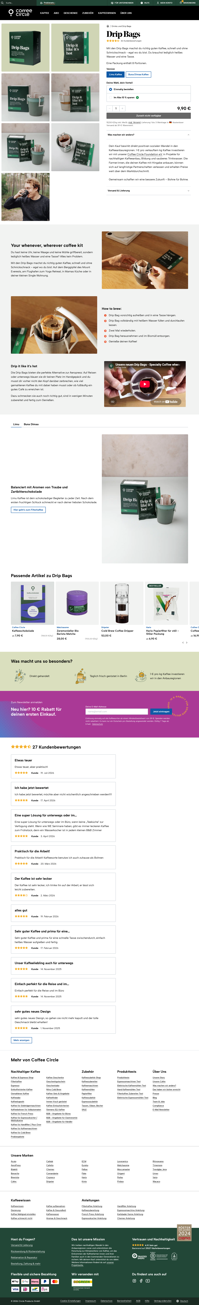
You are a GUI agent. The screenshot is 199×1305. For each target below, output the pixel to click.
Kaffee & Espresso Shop (22, 1077)
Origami (121, 1173)
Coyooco (50, 1177)
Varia (155, 1177)
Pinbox (120, 1181)
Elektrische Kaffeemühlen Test (131, 1085)
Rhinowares (158, 1161)
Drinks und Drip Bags (121, 26)
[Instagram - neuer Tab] (134, 1281)
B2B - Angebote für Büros (58, 1113)
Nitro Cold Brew (53, 1089)
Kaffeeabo (15, 1097)
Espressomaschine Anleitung (130, 1210)
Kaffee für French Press (22, 1113)
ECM (84, 1161)
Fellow (85, 1169)
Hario (84, 1177)
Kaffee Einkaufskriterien (57, 1105)
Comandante (52, 1173)
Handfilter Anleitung (126, 1206)
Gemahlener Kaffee (20, 1093)
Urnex (155, 1173)
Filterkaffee (16, 1081)
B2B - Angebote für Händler (59, 1121)
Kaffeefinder (52, 1097)
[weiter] (187, 642)
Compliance (158, 1105)
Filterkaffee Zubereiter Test (130, 1093)
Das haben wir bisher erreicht (166, 1089)
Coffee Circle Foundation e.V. (144, 154)
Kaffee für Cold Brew (21, 1132)
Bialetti (14, 1169)
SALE (84, 1109)
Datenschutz (97, 724)
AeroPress (16, 1165)
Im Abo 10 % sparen (124, 97)
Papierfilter (87, 1093)
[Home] (20, 13)
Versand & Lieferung (22, 1245)
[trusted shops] (139, 1256)
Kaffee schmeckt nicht (21, 1218)
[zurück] (183, 642)
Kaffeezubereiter (89, 1081)
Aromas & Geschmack (56, 1218)
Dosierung (16, 1210)
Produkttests (123, 1077)
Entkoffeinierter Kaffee (21, 1089)
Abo (56, 13)
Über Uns (126, 13)
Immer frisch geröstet (56, 1101)
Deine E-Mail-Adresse (96, 706)
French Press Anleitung (93, 1214)
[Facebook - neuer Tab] (141, 1281)
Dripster (50, 1181)
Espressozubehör (90, 1101)
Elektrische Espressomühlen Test (132, 1097)
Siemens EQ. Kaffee (55, 1109)
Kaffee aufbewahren (55, 1206)
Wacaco (156, 1181)
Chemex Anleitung (126, 1218)
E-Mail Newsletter (161, 1109)
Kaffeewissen (107, 13)
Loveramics (122, 1161)
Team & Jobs (159, 1101)
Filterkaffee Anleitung (92, 1206)
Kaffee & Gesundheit (56, 1210)
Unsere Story (159, 1077)
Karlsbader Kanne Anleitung (130, 1214)
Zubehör (88, 13)
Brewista (15, 1177)
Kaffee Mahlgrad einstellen (23, 1214)
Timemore (157, 1165)
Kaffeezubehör (88, 1097)
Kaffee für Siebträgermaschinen (26, 1105)
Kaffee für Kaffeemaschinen (24, 1128)
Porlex (120, 1177)
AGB (138, 1301)
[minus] (109, 108)
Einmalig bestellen (124, 89)
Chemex (50, 1169)
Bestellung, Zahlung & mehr (25, 1263)
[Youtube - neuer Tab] (148, 1281)
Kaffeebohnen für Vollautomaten (26, 1109)
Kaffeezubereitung (90, 1210)
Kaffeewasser (52, 1214)
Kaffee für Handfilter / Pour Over (26, 1124)
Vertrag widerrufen (162, 1301)
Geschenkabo (52, 1085)
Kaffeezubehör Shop (91, 1077)
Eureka (85, 1165)
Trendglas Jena (160, 1169)
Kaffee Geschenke (55, 1077)
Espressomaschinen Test (129, 1081)
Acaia (13, 1161)
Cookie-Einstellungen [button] (70, 1301)
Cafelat (49, 1161)
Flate (84, 1173)
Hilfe (147, 1301)
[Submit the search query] (2, 3)
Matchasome (123, 1165)
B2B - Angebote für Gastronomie (61, 1118)
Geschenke (71, 13)
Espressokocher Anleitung (94, 1218)
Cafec (14, 1181)
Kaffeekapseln (17, 1101)
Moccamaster (123, 1169)
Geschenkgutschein (55, 1081)
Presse (156, 1093)
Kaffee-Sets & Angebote (57, 1093)
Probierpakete (17, 1136)
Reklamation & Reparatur (24, 1257)
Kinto (84, 1181)
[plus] (122, 108)
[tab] (16, 424)
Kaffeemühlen (88, 1089)
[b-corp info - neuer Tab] (159, 1256)
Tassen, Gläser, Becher (92, 1105)
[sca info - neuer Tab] (174, 1256)
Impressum (90, 1301)
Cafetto (49, 1165)
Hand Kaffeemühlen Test (128, 1089)
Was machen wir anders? (164, 1085)
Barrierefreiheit (124, 1301)
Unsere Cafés (159, 1081)
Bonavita (15, 1173)
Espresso (15, 1085)
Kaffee (44, 13)
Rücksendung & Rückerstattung (28, 1251)
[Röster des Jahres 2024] (184, 1233)
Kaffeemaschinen (90, 1085)
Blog (155, 1097)
